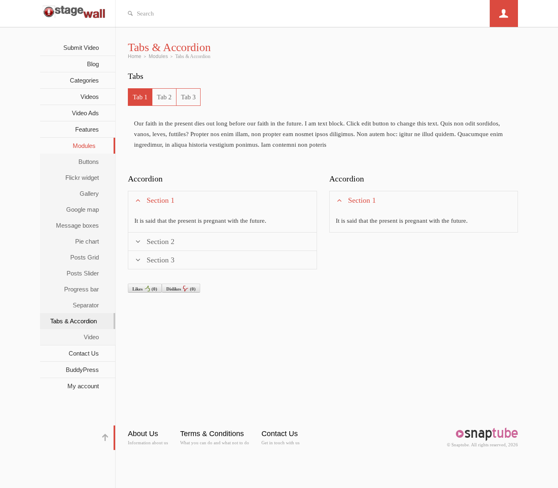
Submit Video (81, 47)
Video (91, 337)
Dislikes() (181, 289)
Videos (89, 96)
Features (87, 129)
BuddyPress (82, 369)
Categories (84, 80)
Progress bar (81, 289)
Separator (86, 305)
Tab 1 (140, 97)
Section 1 (160, 200)
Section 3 (160, 260)
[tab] (140, 97)
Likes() (144, 289)
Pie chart (87, 241)
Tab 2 (164, 97)
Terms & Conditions (212, 434)
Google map (82, 209)
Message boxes (77, 225)
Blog (93, 63)
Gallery (89, 193)
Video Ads (85, 113)
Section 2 (160, 241)
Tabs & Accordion (73, 321)
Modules (84, 145)
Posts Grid (84, 257)
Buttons (88, 161)
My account (83, 386)
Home (134, 56)
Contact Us (84, 353)
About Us (143, 434)
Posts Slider (83, 273)
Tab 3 (188, 97)
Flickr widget (82, 177)
